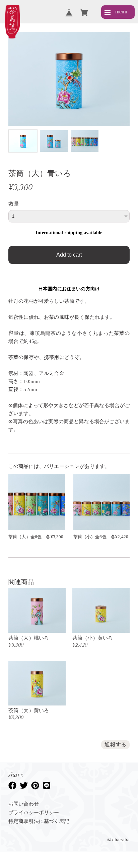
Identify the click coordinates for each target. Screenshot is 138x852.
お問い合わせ (23, 804)
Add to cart (69, 255)
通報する (115, 744)
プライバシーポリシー (33, 812)
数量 (13, 204)
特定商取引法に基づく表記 (38, 821)
